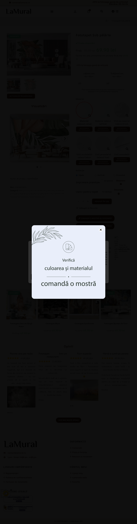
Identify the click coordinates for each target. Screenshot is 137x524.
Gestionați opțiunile (87, 276)
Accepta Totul (49, 276)
